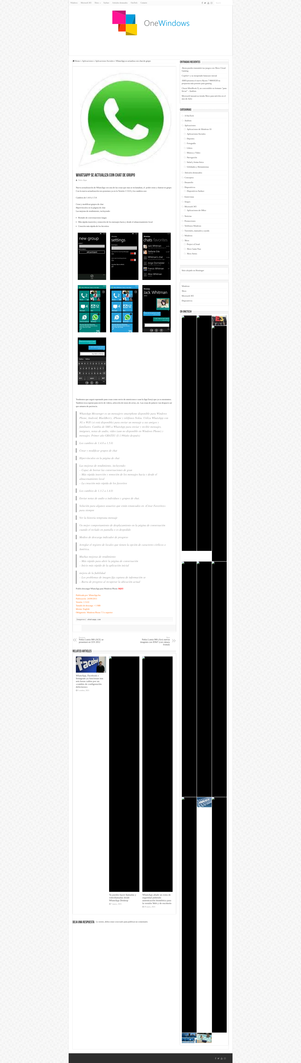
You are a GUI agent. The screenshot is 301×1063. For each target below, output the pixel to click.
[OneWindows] (150, 23)
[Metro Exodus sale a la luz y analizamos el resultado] (204, 679)
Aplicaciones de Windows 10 (199, 129)
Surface (106, 3)
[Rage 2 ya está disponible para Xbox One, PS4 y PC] (204, 433)
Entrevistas (189, 197)
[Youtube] (208, 3)
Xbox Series (192, 253)
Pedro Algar (82, 180)
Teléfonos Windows (193, 226)
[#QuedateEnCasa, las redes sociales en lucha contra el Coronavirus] (219, 679)
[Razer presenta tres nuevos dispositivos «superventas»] (219, 915)
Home (77, 61)
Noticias (188, 216)
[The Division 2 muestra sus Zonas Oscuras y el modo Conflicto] (189, 433)
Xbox (187, 240)
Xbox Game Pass (194, 249)
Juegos (187, 202)
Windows (74, 3)
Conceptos (189, 177)
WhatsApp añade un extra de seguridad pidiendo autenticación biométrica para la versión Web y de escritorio (157, 899)
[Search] (230, 2)
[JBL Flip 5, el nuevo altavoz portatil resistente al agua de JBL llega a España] (204, 1038)
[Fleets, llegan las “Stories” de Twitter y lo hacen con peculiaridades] (219, 443)
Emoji (150, 399)
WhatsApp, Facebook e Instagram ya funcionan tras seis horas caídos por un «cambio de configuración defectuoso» (89, 681)
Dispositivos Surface (195, 191)
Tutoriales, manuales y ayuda (197, 231)
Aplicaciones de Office (196, 210)
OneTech (134, 3)
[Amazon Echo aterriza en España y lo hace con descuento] (189, 1038)
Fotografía (191, 143)
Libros (189, 148)
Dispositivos (190, 187)
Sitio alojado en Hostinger (193, 270)
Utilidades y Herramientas (198, 167)
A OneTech (189, 116)
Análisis (188, 120)
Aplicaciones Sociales (104, 61)
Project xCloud (193, 244)
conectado (119, 922)
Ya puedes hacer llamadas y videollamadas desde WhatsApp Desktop (122, 897)
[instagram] (211, 3)
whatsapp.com (94, 620)
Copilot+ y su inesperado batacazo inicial (199, 76)
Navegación (192, 157)
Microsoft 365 (86, 3)
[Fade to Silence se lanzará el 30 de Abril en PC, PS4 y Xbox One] (189, 679)
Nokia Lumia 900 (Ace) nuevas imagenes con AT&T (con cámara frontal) (155, 641)
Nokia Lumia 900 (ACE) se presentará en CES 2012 (91, 640)
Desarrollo (189, 182)
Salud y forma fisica (195, 162)
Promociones (190, 221)
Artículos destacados (120, 3)
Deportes (190, 138)
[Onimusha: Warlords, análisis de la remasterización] (189, 915)
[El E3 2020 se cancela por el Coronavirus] (219, 321)
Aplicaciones (87, 61)
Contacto (143, 3)
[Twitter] (205, 3)
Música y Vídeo (193, 153)
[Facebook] (202, 3)
